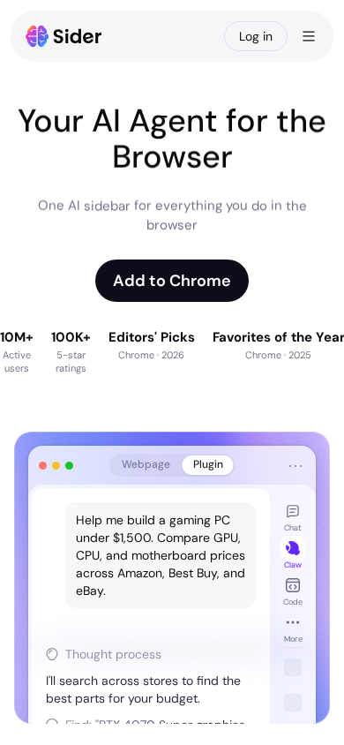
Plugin (208, 464)
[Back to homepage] (64, 36)
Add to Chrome (172, 280)
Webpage (146, 464)
